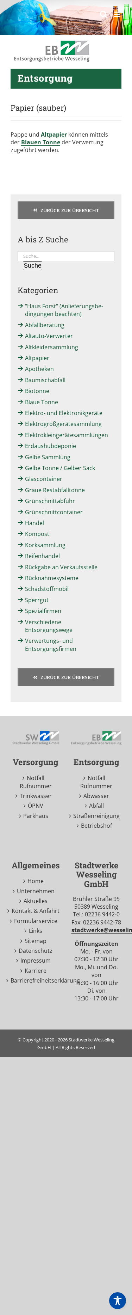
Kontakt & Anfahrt (35, 911)
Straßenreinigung (96, 816)
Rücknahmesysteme (51, 578)
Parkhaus (35, 816)
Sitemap (35, 941)
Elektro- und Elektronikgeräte (63, 413)
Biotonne (37, 391)
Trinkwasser (36, 796)
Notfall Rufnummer (36, 782)
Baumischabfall (45, 380)
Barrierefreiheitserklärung (36, 980)
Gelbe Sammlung (47, 457)
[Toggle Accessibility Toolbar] (117, 1301)
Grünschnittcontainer (54, 512)
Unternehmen (36, 891)
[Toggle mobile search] (103, 14)
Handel (34, 523)
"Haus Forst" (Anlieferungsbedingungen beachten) (64, 310)
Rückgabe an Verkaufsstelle (61, 567)
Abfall (96, 806)
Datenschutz (35, 951)
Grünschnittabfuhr (50, 501)
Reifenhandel (42, 556)
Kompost (37, 534)
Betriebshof (96, 825)
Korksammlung (45, 545)
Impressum (35, 960)
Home (35, 881)
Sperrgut (37, 600)
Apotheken (39, 369)
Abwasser (96, 796)
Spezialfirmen (43, 611)
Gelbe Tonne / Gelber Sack (60, 468)
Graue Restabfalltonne (55, 490)
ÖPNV (35, 806)
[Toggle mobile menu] (117, 14)
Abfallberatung (44, 325)
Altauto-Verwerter (49, 336)
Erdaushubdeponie (50, 446)
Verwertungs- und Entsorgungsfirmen (50, 644)
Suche (33, 265)
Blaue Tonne (41, 402)
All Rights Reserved (75, 1047)
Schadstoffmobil (47, 589)
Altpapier (54, 134)
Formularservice (35, 921)
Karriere (35, 971)
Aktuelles (36, 901)
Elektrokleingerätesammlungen (66, 435)
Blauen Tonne (40, 142)
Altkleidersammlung (51, 347)
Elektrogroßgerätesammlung (63, 424)
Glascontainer (43, 479)
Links (35, 931)
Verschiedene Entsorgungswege (49, 626)
